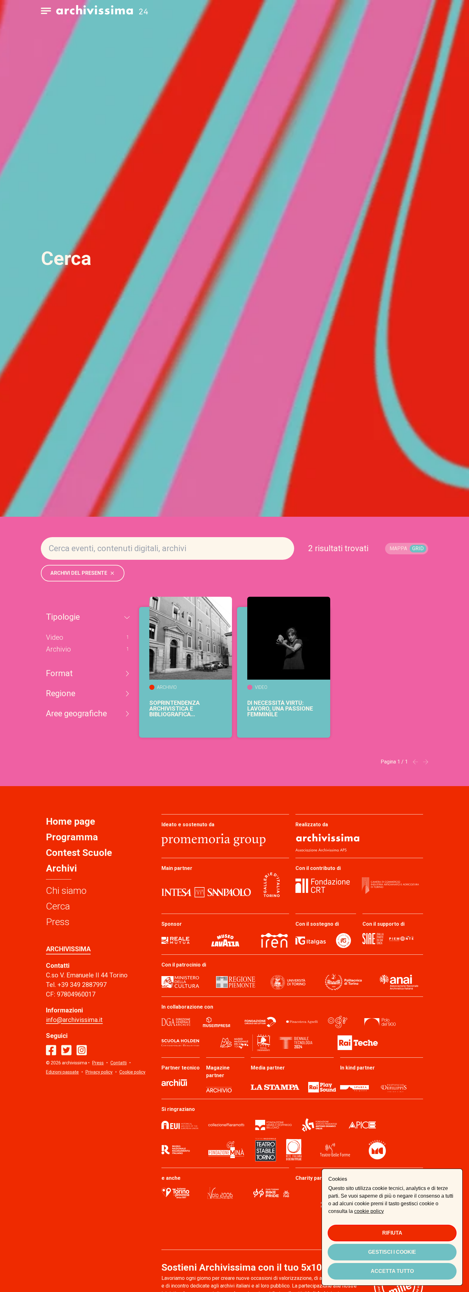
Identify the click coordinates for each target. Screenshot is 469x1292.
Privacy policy (99, 1072)
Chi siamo (66, 890)
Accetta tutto (392, 1271)
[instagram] (82, 1050)
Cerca (58, 906)
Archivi (61, 868)
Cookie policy (132, 1072)
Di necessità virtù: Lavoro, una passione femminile (280, 708)
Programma (72, 837)
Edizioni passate (62, 1072)
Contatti (118, 1062)
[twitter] (66, 1050)
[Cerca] (282, 548)
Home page (70, 821)
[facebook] (51, 1050)
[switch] (406, 548)
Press (58, 921)
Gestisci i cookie (392, 1252)
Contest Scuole (79, 852)
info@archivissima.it (74, 1020)
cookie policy (369, 1211)
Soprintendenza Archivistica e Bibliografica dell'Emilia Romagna (180, 708)
